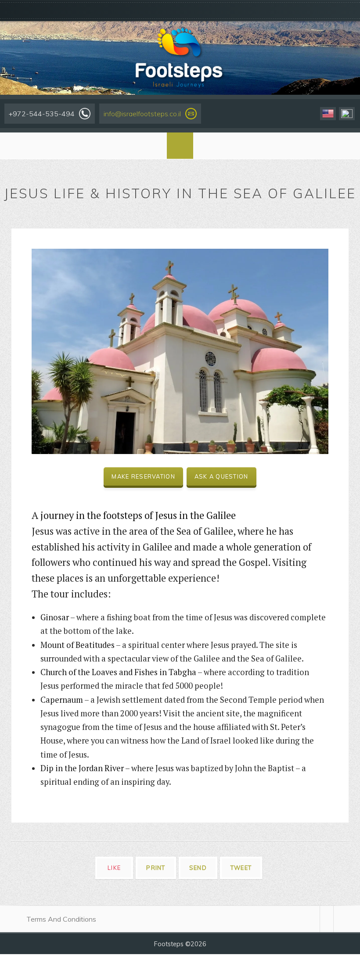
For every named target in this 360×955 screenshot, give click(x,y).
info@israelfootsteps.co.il (142, 113)
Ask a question (221, 476)
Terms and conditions (61, 919)
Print (155, 867)
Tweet (241, 867)
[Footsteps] (180, 57)
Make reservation (143, 476)
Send (198, 867)
